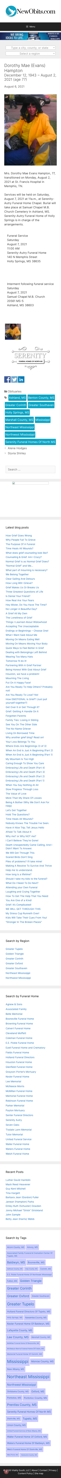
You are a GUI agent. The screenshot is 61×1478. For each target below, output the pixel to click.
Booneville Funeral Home (20, 1018)
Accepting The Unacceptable (22, 626)
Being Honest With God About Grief (26, 669)
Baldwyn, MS (16, 1262)
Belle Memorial (14, 1014)
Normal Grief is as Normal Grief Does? (27, 561)
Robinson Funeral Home (19, 1100)
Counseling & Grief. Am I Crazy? (24, 557)
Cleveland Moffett (16, 1033)
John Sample (13, 1214)
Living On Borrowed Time (20, 733)
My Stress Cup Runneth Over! (22, 913)
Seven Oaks (12, 1124)
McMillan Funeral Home (19, 1091)
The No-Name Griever (18, 728)
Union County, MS (16, 1425)
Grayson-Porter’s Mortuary (21, 1071)
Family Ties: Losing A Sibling (22, 720)
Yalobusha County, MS (29, 1455)
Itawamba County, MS (36, 1317)
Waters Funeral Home (18, 1149)
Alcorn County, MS (15, 1247)
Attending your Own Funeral (21, 887)
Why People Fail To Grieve (20, 539)
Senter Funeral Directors (19, 1115)
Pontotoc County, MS (35, 1397)
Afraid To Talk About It (18, 831)
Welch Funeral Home (17, 1153)
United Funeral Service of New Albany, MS (24, 1431)
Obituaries (14, 391)
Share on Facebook (7, 379)
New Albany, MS (15, 1369)
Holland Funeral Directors (20, 1057)
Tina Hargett (13, 1193)
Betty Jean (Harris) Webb (20, 1219)
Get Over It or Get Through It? (22, 707)
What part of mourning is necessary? (27, 570)
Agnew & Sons (14, 1004)
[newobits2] (30, 39)
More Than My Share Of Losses (24, 798)
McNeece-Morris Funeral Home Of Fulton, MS (25, 1349)
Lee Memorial (13, 1081)
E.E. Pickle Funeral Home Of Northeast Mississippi (29, 1274)
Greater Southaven (41, 405)
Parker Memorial (15, 1105)
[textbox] (30, 48)
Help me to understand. (19, 870)
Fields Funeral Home (17, 1052)
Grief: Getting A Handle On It (22, 711)
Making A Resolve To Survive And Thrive (29, 865)
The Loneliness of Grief (19, 617)
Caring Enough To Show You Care (25, 763)
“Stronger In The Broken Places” (24, 922)
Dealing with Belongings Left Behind (26, 652)
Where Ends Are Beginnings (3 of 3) (26, 746)
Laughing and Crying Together (23, 891)
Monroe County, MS (42, 1361)
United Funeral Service (18, 1139)
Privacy (52, 1470)
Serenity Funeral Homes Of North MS (30, 442)
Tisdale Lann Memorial (19, 1129)
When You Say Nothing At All (22, 785)
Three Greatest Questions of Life (24, 591)
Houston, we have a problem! (22, 674)
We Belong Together (17, 574)
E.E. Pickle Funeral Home (20, 1042)
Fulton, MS (12, 1281)
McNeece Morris (15, 1086)
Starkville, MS (13, 1418)
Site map (38, 1473)
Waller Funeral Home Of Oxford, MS (27, 1436)
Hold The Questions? (18, 814)
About (35, 1470)
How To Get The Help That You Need (27, 896)
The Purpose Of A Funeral (20, 544)
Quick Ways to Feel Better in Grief (25, 648)
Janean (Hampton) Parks (20, 1201)
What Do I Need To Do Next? (22, 883)
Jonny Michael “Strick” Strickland (24, 1210)
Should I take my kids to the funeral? (26, 878)
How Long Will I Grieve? (19, 583)
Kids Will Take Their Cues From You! (26, 917)
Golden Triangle (15, 953)
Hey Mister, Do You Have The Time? (26, 604)
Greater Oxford (14, 963)
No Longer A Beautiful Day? (21, 609)
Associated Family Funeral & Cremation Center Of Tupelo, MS (29, 1254)
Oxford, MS (37, 1391)
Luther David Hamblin (18, 1180)
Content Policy (25, 1473)
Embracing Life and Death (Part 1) (25, 780)
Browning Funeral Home (19, 1023)
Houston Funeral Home (19, 1062)
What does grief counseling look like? (27, 552)
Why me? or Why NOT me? (21, 836)
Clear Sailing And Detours (20, 578)
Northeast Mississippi (19, 427)
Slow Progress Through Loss (22, 789)
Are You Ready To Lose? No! (22, 694)
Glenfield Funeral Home (19, 1067)
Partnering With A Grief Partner (23, 665)
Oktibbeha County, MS (18, 1391)
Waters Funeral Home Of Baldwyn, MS (28, 1443)
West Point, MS (12, 1455)
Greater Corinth (15, 405)
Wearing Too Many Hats (19, 656)
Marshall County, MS (19, 420)
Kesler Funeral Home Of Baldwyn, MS (28, 1323)
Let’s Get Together (16, 810)
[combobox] (30, 48)
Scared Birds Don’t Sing (19, 857)
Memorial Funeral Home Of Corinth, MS (24, 1354)
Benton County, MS (41, 397)
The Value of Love (16, 793)
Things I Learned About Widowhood (26, 622)
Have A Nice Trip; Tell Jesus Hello (25, 827)
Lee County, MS (18, 1337)
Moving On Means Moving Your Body (27, 643)
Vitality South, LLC (20, 1470)
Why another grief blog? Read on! (25, 737)
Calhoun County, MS (14, 1269)
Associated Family (16, 1009)
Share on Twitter (14, 379)
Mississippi (42, 420)
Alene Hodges (17, 448)
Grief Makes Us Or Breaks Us (22, 587)
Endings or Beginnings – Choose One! (27, 630)
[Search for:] (30, 469)
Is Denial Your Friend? (18, 596)
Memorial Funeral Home (19, 1095)
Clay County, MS (31, 1269)
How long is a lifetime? (18, 874)
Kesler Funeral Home (17, 1076)
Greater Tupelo (14, 949)
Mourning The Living (17, 678)
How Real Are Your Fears (20, 600)
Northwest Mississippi (20, 434)
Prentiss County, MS (22, 1405)
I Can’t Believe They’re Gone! (22, 840)
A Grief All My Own (16, 613)
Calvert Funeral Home (18, 1028)
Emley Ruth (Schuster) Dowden (23, 1206)
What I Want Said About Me (21, 635)
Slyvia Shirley (17, 453)
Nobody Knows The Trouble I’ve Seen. (27, 823)
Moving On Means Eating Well (22, 639)
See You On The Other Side (21, 724)
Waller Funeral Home (17, 1144)
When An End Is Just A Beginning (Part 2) (29, 750)
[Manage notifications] (6, 1471)
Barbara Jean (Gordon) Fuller (22, 1197)
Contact (43, 1470)
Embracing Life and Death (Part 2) (25, 776)
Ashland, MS (17, 397)
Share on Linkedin (21, 379)
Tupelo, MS (30, 1418)
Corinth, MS (45, 1269)
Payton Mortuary (15, 1110)
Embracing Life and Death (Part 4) (25, 767)
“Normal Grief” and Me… (19, 565)
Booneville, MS (36, 1262)
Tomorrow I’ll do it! (16, 661)
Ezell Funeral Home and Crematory (25, 1047)
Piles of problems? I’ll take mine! (24, 861)
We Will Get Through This (20, 852)
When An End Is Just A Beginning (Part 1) (29, 754)
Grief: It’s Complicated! (18, 904)
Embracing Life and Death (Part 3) (25, 772)
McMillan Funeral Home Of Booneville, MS (23, 1343)
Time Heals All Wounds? (19, 548)
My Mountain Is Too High (20, 759)
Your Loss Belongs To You (20, 741)
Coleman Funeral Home (19, 1038)
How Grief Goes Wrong (19, 535)
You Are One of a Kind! (19, 900)
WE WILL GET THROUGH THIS (23, 909)
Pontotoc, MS (14, 1397)
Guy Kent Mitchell (16, 1188)
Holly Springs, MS (17, 412)
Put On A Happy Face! (18, 682)
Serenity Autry (14, 1120)
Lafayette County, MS (19, 1330)
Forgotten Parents (16, 715)
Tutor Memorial (14, 1134)
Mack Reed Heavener (18, 1184)
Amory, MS (32, 1247)
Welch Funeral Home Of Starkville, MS (24, 1449)
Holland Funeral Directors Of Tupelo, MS (28, 1311)
